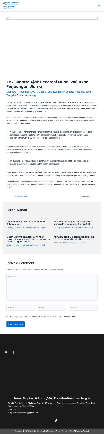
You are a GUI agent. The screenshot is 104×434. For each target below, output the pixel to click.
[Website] (83, 308)
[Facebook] (32, 420)
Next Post (86, 197)
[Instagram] (48, 420)
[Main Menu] (98, 5)
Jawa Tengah (41, 228)
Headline (79, 91)
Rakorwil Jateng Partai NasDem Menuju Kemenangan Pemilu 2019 (72, 222)
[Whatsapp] (72, 420)
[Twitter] (40, 420)
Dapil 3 (42, 91)
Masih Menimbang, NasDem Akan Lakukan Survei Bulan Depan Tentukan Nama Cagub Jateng (28, 239)
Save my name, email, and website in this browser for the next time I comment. (43, 316)
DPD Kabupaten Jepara (60, 91)
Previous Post (19, 197)
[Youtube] (64, 420)
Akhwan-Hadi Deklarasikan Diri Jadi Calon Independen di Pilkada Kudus (74, 238)
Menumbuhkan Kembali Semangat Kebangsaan (26, 222)
